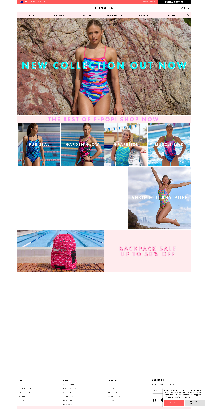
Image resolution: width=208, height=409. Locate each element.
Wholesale (112, 392)
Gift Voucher (68, 385)
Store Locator (69, 396)
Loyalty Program (70, 400)
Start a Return (25, 388)
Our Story (112, 388)
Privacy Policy (114, 396)
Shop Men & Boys (70, 388)
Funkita (104, 8)
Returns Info (24, 392)
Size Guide (67, 392)
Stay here (173, 403)
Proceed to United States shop (194, 403)
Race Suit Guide (69, 404)
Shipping (22, 396)
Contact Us (23, 400)
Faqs (21, 385)
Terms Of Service (115, 400)
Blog (110, 385)
